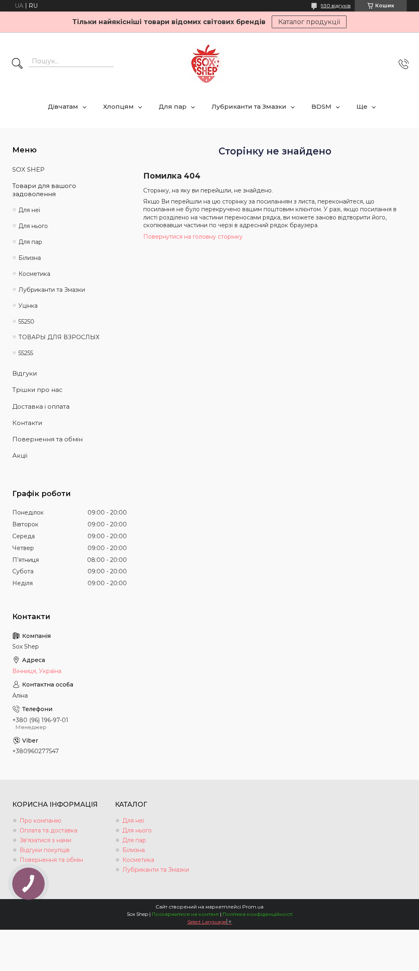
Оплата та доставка (48, 830)
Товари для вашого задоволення (44, 190)
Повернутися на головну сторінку (193, 236)
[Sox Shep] (206, 64)
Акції (19, 455)
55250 (26, 321)
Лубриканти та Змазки (249, 106)
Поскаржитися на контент (185, 914)
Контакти (27, 423)
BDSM (321, 106)
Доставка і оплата (41, 406)
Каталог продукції (309, 22)
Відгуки (24, 373)
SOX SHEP (28, 169)
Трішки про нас (37, 390)
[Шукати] (17, 64)
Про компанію (40, 820)
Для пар (173, 106)
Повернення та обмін (47, 439)
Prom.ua (253, 907)
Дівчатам (63, 106)
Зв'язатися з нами (45, 840)
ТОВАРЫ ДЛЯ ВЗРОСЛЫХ (58, 337)
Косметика (34, 273)
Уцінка (28, 305)
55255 (25, 353)
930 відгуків (336, 5)
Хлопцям (118, 106)
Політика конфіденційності (258, 914)
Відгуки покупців (45, 850)
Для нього (33, 226)
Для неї (29, 210)
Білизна (29, 258)
